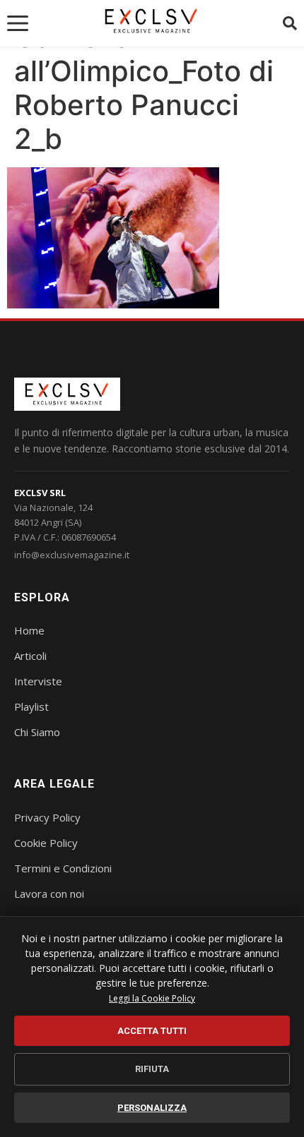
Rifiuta (152, 1069)
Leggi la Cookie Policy (152, 998)
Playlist (31, 706)
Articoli (30, 656)
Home (29, 630)
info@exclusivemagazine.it (71, 554)
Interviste (38, 681)
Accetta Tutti (152, 1030)
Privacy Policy (47, 817)
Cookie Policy (46, 843)
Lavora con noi (49, 893)
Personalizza (152, 1107)
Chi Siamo (37, 732)
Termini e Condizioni (63, 868)
